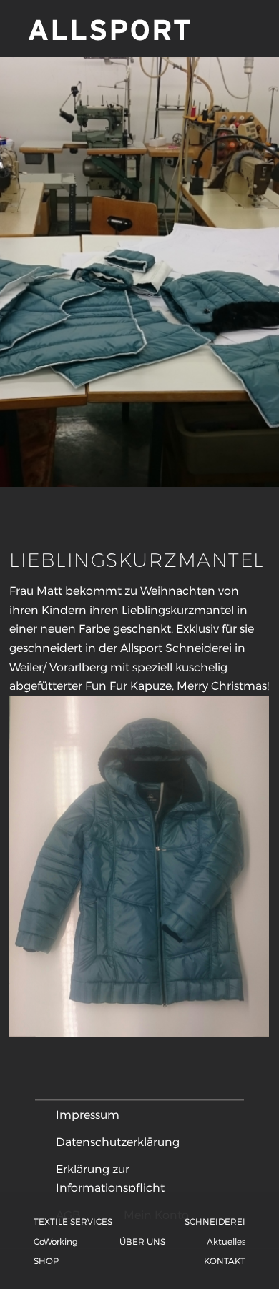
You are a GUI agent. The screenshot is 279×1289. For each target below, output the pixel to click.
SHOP (46, 1260)
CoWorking (56, 1241)
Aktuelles (226, 1241)
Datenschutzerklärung (118, 1141)
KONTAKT (224, 1260)
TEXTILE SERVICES (73, 1221)
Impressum (87, 1114)
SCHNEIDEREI (215, 1221)
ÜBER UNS (142, 1241)
